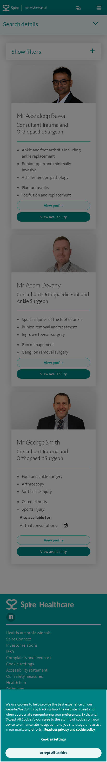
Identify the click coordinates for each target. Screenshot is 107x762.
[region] (53, 725)
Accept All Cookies (53, 753)
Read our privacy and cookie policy (69, 729)
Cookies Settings (53, 739)
